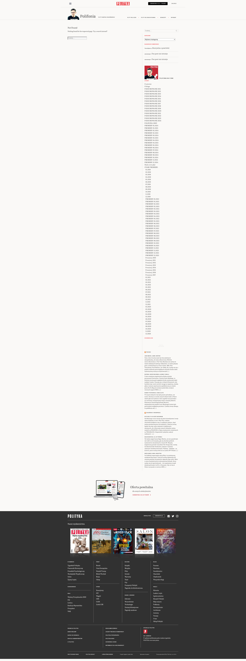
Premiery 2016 (150, 272)
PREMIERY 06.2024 (151, 148)
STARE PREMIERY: (151, 167)
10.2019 (148, 192)
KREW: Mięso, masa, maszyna (153, 453)
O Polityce (71, 642)
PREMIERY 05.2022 (152, 218)
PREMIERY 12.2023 (152, 255)
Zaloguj (173, 3)
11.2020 (148, 331)
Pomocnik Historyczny (75, 568)
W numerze (71, 561)
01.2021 (148, 277)
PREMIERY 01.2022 (152, 199)
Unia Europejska (101, 568)
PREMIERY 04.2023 (152, 216)
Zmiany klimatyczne (131, 607)
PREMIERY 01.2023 (152, 201)
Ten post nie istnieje (160, 53)
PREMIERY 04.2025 (151, 143)
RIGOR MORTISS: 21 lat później (153, 437)
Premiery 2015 (150, 270)
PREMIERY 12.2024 (151, 162)
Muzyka (127, 568)
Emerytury (100, 590)
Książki (127, 565)
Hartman (156, 568)
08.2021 (148, 294)
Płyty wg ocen (131, 17)
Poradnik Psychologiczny (76, 571)
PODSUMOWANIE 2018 (153, 106)
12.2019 (148, 196)
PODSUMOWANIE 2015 (153, 99)
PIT (97, 593)
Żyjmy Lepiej (72, 579)
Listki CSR (99, 604)
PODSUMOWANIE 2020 (153, 111)
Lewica (70, 603)
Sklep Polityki (158, 621)
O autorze (148, 84)
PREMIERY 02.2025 (151, 133)
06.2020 (148, 319)
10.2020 (148, 329)
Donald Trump (101, 571)
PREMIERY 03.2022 (152, 209)
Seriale (127, 574)
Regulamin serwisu (111, 628)
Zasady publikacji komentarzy (115, 631)
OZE (97, 599)
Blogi (155, 561)
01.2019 (148, 169)
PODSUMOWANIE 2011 (153, 89)
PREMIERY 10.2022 (152, 243)
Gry (126, 582)
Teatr (126, 579)
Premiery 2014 (150, 267)
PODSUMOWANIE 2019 (153, 108)
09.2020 (148, 326)
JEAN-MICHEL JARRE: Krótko (152, 356)
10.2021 (148, 299)
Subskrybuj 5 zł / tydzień (158, 3)
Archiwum (156, 610)
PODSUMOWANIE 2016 (153, 101)
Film (126, 571)
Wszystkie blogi (158, 579)
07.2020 (148, 321)
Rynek (98, 586)
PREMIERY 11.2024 (151, 160)
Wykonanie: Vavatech (144, 654)
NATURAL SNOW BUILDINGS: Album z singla (157, 374)
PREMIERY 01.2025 (151, 128)
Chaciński (156, 574)
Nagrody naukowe (131, 610)
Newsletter (147, 515)
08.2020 (148, 324)
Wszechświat (129, 602)
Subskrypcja (159, 515)
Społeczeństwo (158, 596)
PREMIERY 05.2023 (152, 221)
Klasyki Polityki (158, 599)
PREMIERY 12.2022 (152, 253)
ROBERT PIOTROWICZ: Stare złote (154, 392)
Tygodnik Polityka (74, 565)
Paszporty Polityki (131, 585)
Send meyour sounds (161, 346)
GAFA (98, 602)
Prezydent (71, 608)
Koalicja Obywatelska (75, 605)
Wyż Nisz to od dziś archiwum (154, 416)
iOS (144, 636)
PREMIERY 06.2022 (152, 223)
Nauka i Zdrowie (129, 595)
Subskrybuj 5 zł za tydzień (141, 495)
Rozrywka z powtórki (160, 48)
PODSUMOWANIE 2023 (153, 118)
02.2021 (148, 280)
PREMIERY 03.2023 (152, 211)
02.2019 (148, 172)
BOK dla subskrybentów (75, 638)
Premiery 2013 (150, 265)
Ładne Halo (130, 654)
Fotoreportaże (158, 607)
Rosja (98, 577)
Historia (156, 590)
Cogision (125, 654)
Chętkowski (157, 577)
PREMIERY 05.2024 (151, 145)
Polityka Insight (90, 654)
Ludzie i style (157, 593)
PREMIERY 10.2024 (151, 157)
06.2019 (148, 182)
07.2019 (148, 184)
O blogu (147, 86)
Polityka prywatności (112, 635)
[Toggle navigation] (70, 3)
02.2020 (148, 309)
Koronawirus (72, 586)
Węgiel (98, 596)
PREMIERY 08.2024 (151, 152)
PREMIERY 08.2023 (152, 236)
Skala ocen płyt (150, 165)
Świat (98, 561)
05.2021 (148, 287)
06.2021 (148, 289)
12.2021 (148, 304)
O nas (155, 618)
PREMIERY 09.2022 (152, 238)
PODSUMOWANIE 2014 (153, 96)
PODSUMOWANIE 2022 (153, 116)
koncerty (163, 17)
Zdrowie (127, 599)
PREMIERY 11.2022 (152, 248)
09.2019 (148, 189)
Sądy (69, 611)
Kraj (69, 593)
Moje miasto (157, 602)
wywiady (173, 17)
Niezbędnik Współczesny (76, 574)
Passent (156, 565)
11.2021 (147, 302)
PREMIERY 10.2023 (152, 245)
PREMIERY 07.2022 (152, 228)
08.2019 (148, 187)
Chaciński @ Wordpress (153, 412)
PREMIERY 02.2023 (152, 206)
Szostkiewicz (157, 571)
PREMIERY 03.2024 (151, 135)
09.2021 (148, 297)
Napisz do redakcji (73, 635)
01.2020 (148, 307)
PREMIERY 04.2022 (152, 214)
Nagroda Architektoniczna (134, 588)
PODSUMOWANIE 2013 (153, 94)
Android (148, 636)
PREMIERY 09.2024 (151, 155)
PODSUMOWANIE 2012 (153, 91)
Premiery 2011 (150, 260)
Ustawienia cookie (111, 642)
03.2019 (148, 174)
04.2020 (148, 314)
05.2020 (148, 316)
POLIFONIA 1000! (151, 123)
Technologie (129, 604)
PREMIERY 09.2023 (152, 241)
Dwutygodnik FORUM (73, 654)
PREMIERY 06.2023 (152, 226)
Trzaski (148, 352)
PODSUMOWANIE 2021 (153, 113)
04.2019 (148, 177)
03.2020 (148, 311)
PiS (69, 600)
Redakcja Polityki (73, 628)
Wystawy (128, 577)
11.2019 (147, 194)
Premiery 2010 (150, 258)
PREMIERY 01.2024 (151, 125)
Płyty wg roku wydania (148, 17)
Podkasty (156, 604)
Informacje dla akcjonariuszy (115, 645)
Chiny (98, 579)
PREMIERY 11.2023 (152, 250)
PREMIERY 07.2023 (152, 231)
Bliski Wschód (101, 574)
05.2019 (148, 179)
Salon (69, 577)
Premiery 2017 (150, 275)
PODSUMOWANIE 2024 (153, 121)
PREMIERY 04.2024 (151, 140)
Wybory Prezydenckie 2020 (77, 597)
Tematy (155, 616)
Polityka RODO (110, 638)
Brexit (98, 565)
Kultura (127, 561)
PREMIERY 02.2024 (151, 130)
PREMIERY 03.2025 (151, 138)
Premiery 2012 (150, 263)
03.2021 (148, 282)
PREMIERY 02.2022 (152, 204)
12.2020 (148, 334)
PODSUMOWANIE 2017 (153, 103)
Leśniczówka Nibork (107, 654)
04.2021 (148, 285)
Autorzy (156, 613)
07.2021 (148, 292)
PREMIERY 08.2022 (152, 233)
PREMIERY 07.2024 (151, 150)
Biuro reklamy (72, 631)
